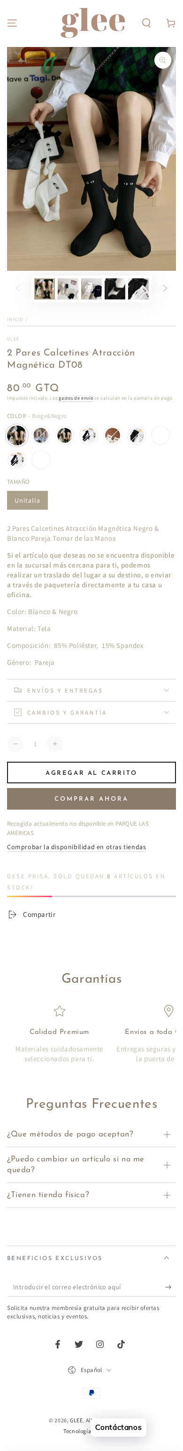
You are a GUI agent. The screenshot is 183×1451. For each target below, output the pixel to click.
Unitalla (27, 500)
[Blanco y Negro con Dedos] (89, 435)
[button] (146, 23)
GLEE (13, 339)
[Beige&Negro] (17, 435)
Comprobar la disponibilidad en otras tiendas (76, 847)
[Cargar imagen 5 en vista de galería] (115, 289)
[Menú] (12, 23)
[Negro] (65, 435)
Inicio (15, 319)
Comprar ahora (91, 799)
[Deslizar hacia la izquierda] (18, 289)
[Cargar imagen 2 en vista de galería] (68, 289)
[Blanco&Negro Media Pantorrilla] (136, 435)
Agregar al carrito (91, 773)
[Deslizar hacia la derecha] (165, 289)
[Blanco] (41, 435)
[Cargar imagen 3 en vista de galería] (91, 289)
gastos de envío (76, 398)
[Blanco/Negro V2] (41, 460)
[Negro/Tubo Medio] (160, 435)
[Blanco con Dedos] (112, 435)
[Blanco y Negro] (17, 460)
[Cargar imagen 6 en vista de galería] (138, 289)
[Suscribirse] (170, 1287)
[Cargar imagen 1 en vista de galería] (44, 289)
